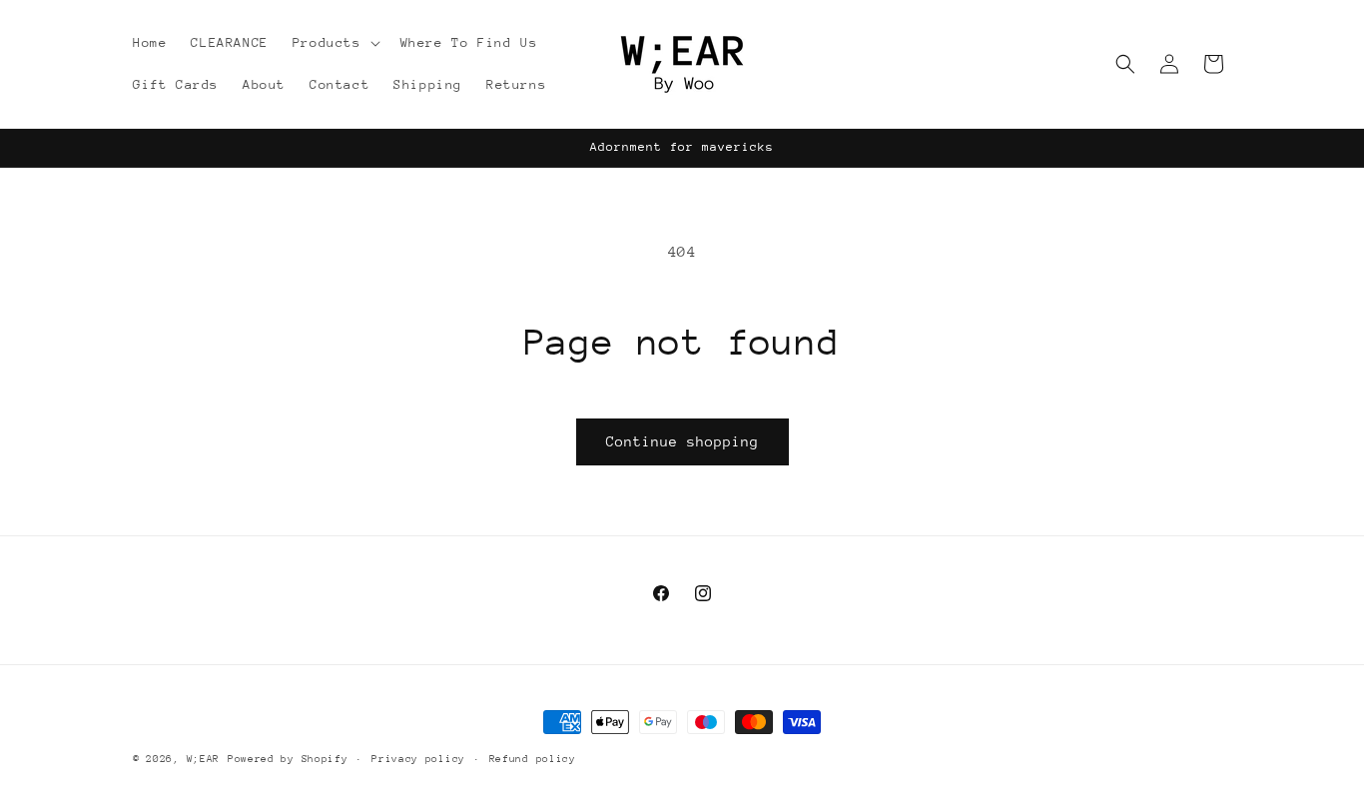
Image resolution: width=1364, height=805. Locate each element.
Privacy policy (418, 759)
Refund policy (532, 759)
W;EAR (204, 759)
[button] (334, 43)
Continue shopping (682, 441)
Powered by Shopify (288, 759)
